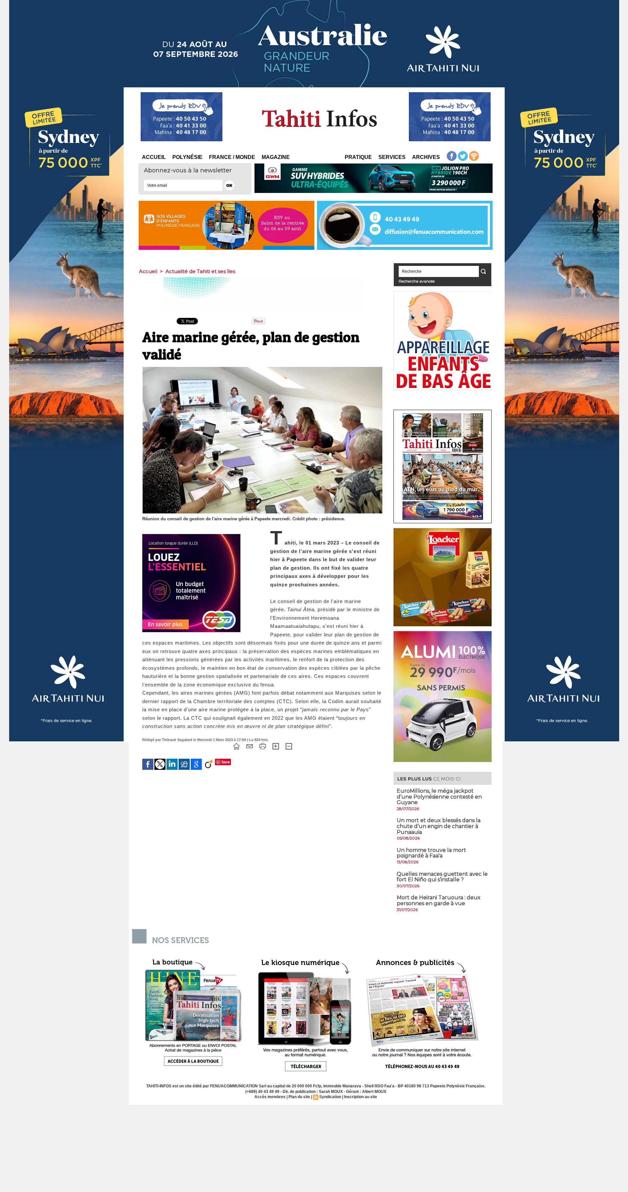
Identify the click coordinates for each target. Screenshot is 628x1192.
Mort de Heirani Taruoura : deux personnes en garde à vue (438, 900)
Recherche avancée (417, 281)
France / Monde (232, 157)
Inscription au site (360, 1097)
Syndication (330, 1097)
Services (392, 157)
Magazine (276, 157)
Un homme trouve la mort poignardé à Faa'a (431, 853)
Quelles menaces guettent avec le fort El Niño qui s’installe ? (442, 877)
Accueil (154, 157)
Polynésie (187, 157)
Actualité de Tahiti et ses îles (200, 271)
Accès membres (270, 1097)
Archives (426, 157)
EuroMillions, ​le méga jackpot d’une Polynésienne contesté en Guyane (439, 796)
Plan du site (299, 1097)
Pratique (358, 157)
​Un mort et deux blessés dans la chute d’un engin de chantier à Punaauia (438, 826)
